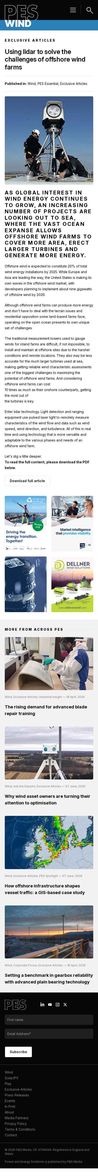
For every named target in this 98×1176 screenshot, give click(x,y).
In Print (10, 1106)
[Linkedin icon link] (42, 1004)
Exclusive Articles (18, 1089)
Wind (9, 1072)
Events (10, 1101)
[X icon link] (65, 1005)
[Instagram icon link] (57, 1004)
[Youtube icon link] (50, 1004)
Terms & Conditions (20, 1129)
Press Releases (17, 1095)
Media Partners (17, 1118)
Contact (11, 1135)
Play (8, 1084)
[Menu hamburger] (73, 10)
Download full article (27, 481)
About (9, 1112)
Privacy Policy (16, 1124)
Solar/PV (12, 1078)
